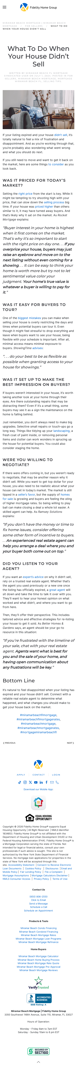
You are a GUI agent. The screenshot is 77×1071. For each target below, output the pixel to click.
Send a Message (38, 903)
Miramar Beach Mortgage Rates (38, 935)
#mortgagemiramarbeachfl (38, 732)
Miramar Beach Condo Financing (39, 928)
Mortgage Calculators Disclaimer (50, 875)
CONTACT (39, 775)
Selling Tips (52, 81)
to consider (56, 164)
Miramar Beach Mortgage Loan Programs (38, 938)
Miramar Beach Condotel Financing (38, 931)
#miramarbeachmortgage (38, 723)
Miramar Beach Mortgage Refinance (39, 942)
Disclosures (51, 868)
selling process (54, 202)
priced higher (44, 206)
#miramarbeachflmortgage (38, 715)
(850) (38, 896)
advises (37, 348)
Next (69, 743)
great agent (57, 590)
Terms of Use (60, 878)
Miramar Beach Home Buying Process (38, 959)
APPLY (21, 775)
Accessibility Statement (21, 864)
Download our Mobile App (38, 789)
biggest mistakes (29, 318)
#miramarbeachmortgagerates (38, 728)
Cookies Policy (33, 868)
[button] (4, 7)
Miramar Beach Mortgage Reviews (39, 970)
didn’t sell (60, 135)
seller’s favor (26, 494)
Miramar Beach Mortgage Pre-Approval (38, 966)
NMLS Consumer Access (16, 878)
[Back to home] (38, 7)
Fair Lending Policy (30, 871)
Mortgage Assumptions (16, 875)
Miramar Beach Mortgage (37, 78)
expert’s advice (33, 577)
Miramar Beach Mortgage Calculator (39, 956)
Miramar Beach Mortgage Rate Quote (38, 963)
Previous (10, 743)
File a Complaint (54, 871)
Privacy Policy (41, 878)
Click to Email (38, 900)
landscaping (61, 431)
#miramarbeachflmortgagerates (38, 719)
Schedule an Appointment (38, 910)
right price (25, 193)
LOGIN (56, 775)
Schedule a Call (38, 907)
